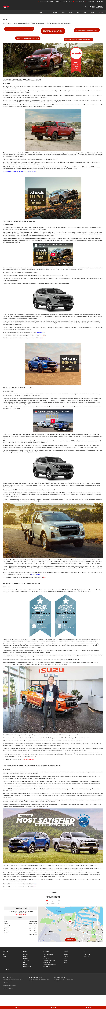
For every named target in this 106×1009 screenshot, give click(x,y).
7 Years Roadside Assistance (49, 964)
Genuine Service (46, 966)
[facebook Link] (98, 2)
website (35, 574)
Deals (63, 12)
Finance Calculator (27, 966)
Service (70, 12)
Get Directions (70, 940)
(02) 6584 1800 (22, 912)
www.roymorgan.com (28, 759)
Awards (65, 962)
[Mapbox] (42, 941)
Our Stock (55, 12)
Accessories (46, 958)
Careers (65, 958)
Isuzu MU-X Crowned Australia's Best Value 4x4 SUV (86, 30)
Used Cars (25, 958)
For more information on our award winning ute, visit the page (19, 171)
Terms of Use (86, 956)
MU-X (47, 12)
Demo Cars (25, 956)
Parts (78, 12)
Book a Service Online (48, 954)
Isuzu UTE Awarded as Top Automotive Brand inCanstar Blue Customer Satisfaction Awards (52, 31)
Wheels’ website (40, 332)
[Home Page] (6, 7)
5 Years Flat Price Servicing (49, 960)
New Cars (25, 954)
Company (101, 12)
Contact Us (66, 954)
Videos (65, 960)
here (44, 335)
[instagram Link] (102, 2)
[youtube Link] (100, 2)
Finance (92, 12)
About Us (66, 956)
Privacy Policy (87, 954)
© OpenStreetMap (98, 941)
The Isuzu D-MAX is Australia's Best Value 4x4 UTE (27, 38)
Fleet (85, 12)
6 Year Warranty (46, 962)
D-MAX (40, 12)
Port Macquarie (53, 892)
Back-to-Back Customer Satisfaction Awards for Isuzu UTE (77, 39)
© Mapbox (93, 941)
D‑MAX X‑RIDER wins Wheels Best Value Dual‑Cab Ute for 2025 (18, 29)
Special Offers (26, 960)
